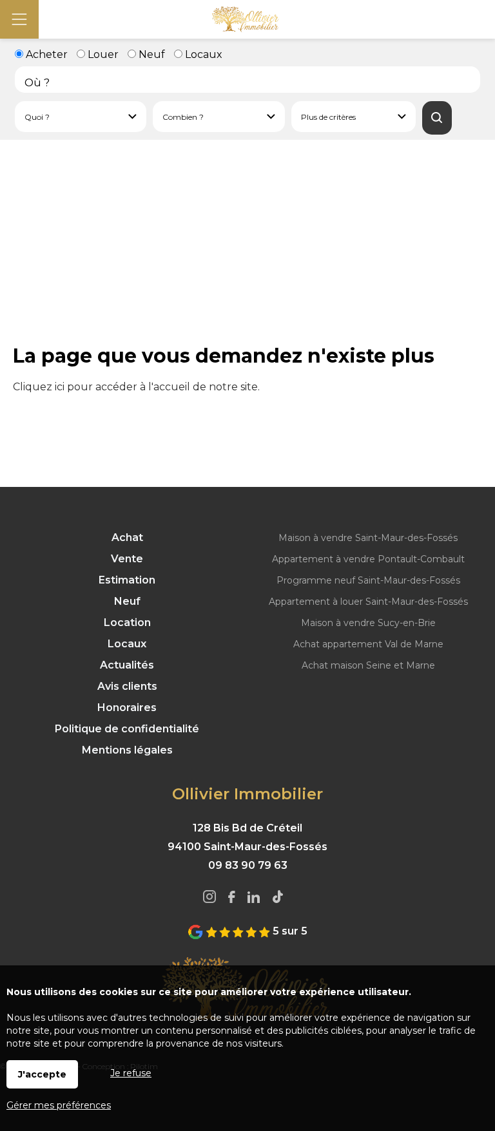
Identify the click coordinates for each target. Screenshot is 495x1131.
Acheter (45, 54)
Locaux (202, 54)
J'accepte (42, 1074)
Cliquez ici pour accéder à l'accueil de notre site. (136, 387)
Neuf (150, 54)
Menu (19, 19)
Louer (102, 54)
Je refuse (130, 1073)
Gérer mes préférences (58, 1105)
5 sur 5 (288, 931)
